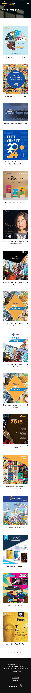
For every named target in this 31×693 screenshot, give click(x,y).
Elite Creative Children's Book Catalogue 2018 (15, 488)
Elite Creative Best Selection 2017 (15, 528)
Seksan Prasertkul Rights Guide (15, 123)
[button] (28, 3)
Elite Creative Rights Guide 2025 (15, 96)
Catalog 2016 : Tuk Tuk (15, 605)
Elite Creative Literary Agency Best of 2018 (15, 447)
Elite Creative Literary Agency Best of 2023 (15, 283)
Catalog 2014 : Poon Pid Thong (15, 644)
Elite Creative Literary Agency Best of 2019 (15, 406)
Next (18, 652)
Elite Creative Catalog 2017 (15, 566)
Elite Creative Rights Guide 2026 (15, 57)
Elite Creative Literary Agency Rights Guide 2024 (15, 163)
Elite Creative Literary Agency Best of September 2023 (15, 243)
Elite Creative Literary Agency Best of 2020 (15, 365)
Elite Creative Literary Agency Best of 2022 (15, 324)
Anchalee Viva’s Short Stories (15, 203)
